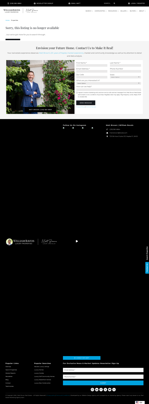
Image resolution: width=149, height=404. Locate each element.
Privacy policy (51, 395)
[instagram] (92, 389)
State (112, 75)
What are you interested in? (88, 80)
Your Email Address (72, 367)
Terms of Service (91, 107)
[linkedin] (96, 389)
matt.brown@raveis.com (118, 133)
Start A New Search (13, 39)
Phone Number (116, 69)
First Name (81, 63)
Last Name (115, 63)
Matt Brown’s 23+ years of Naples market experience (61, 53)
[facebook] (101, 389)
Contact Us (147, 268)
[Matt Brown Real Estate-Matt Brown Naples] (20, 9)
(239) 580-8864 (115, 129)
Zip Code (80, 75)
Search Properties (147, 253)
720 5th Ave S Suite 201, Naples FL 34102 (124, 136)
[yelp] (114, 389)
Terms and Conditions (62, 395)
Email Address (83, 69)
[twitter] (105, 389)
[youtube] (109, 389)
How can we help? (84, 87)
